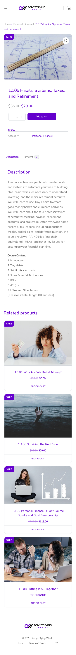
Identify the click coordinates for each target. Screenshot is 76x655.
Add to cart (41, 116)
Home (7, 24)
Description (12, 157)
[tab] (12, 157)
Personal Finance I (23, 24)
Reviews (30, 157)
